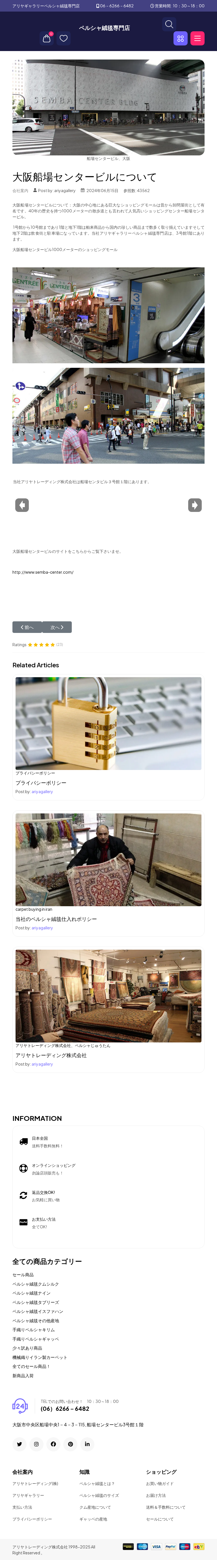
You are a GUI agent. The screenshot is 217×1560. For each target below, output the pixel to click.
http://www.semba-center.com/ (42, 572)
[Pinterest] (70, 1444)
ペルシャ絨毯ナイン (31, 1292)
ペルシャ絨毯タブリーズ (35, 1302)
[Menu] (197, 38)
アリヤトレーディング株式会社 (51, 1055)
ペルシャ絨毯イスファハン (37, 1311)
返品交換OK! (43, 1192)
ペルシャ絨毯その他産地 (35, 1320)
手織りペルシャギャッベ (35, 1338)
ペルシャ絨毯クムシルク (35, 1283)
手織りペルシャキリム (33, 1329)
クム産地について (95, 1507)
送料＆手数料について (166, 1507)
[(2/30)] (103, 493)
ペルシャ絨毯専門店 (104, 27)
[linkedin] (87, 1444)
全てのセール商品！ (31, 1366)
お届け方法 (156, 1495)
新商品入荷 (23, 1375)
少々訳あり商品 (27, 1347)
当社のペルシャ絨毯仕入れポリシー (56, 919)
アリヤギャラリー (28, 1495)
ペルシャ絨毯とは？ (97, 1483)
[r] (19, 1444)
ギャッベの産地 (93, 1518)
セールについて (160, 1518)
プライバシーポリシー (41, 782)
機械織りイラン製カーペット (40, 1357)
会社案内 (20, 190)
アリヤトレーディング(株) (35, 1483)
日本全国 (40, 1138)
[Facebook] (53, 1444)
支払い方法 (22, 1507)
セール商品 (23, 1274)
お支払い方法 (44, 1219)
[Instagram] (36, 1444)
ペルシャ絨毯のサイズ (99, 1495)
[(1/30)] (55, 493)
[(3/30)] (151, 493)
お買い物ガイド (160, 1483)
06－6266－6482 (117, 5)
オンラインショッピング (53, 1165)
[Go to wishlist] (64, 38)
